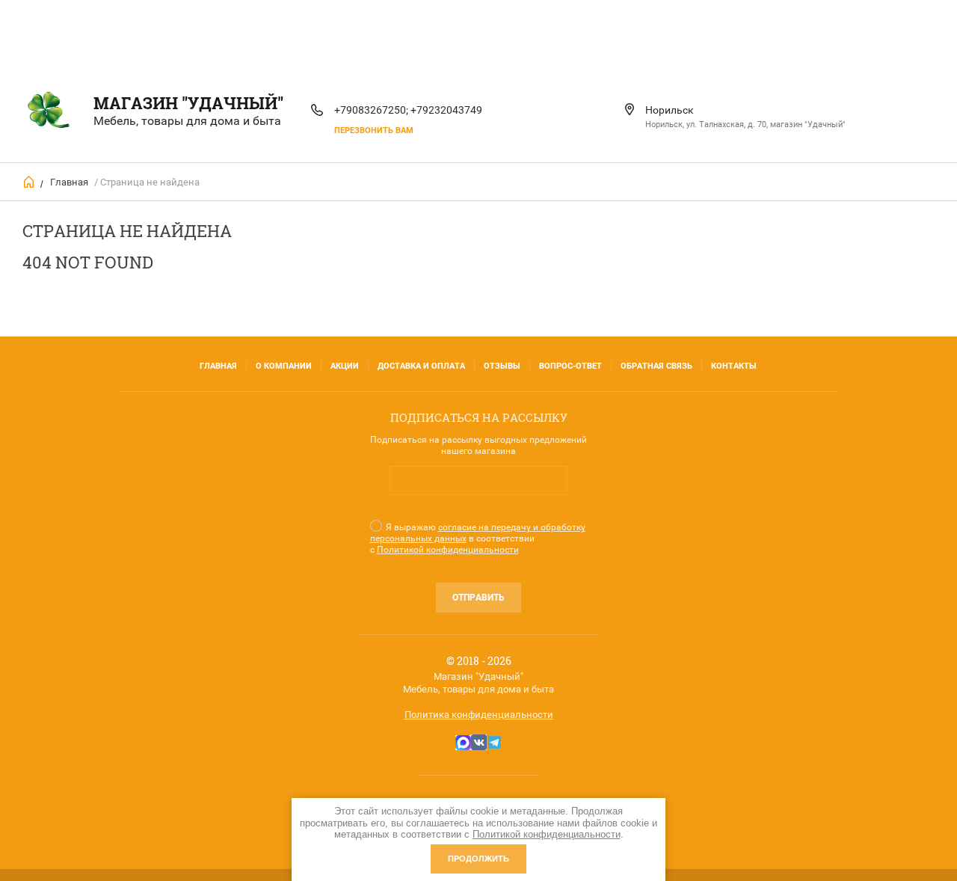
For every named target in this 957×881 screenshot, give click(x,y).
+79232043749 (446, 110)
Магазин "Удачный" (188, 103)
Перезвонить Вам (373, 130)
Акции (344, 366)
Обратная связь (656, 366)
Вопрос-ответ (570, 366)
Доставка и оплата (421, 366)
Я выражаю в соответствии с (477, 538)
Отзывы (502, 366)
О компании (284, 366)
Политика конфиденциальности (478, 714)
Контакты (734, 366)
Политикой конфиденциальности (448, 549)
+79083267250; (371, 110)
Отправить (478, 597)
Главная (69, 182)
